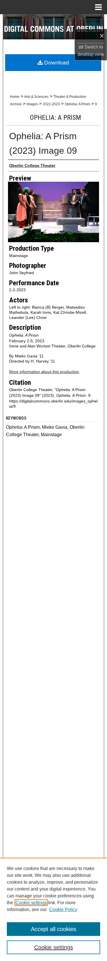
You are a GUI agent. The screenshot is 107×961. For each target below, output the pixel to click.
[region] (53, 909)
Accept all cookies (53, 929)
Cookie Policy (63, 909)
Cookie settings (31, 902)
